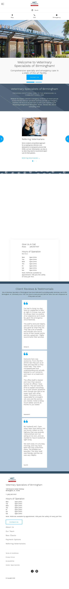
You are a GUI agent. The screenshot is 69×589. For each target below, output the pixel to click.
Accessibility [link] (10, 561)
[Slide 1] (32, 160)
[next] (67, 39)
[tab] (25, 254)
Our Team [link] (10, 531)
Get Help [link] (34, 73)
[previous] (2, 39)
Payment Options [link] (13, 539)
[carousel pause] (67, 56)
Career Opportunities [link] (13, 565)
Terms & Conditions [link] (12, 553)
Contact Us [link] (14, 522)
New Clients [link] (11, 535)
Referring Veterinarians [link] (30, 158)
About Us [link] (10, 527)
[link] (34, 3)
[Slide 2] (38, 82)
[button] (2, 4)
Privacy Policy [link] (10, 557)
